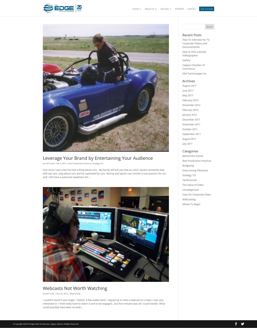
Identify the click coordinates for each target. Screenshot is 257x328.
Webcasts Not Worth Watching (75, 288)
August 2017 (189, 85)
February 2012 (190, 109)
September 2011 (191, 134)
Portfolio (179, 9)
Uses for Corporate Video (196, 194)
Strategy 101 (97, 163)
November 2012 (191, 105)
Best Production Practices (80, 163)
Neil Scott (50, 163)
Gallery (186, 60)
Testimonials (189, 180)
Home (135, 9)
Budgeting (188, 165)
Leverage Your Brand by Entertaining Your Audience (98, 158)
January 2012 (189, 114)
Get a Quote (207, 8)
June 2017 (187, 90)
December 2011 (191, 119)
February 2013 (190, 100)
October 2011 (190, 129)
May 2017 (187, 95)
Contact (192, 9)
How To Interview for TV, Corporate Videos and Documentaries (196, 43)
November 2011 (191, 124)
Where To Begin (191, 204)
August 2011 (189, 138)
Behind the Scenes (192, 155)
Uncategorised (190, 189)
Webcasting (75, 293)
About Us (149, 9)
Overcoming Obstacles (195, 170)
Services (164, 9)
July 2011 (187, 143)
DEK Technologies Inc (194, 73)
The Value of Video (193, 184)
